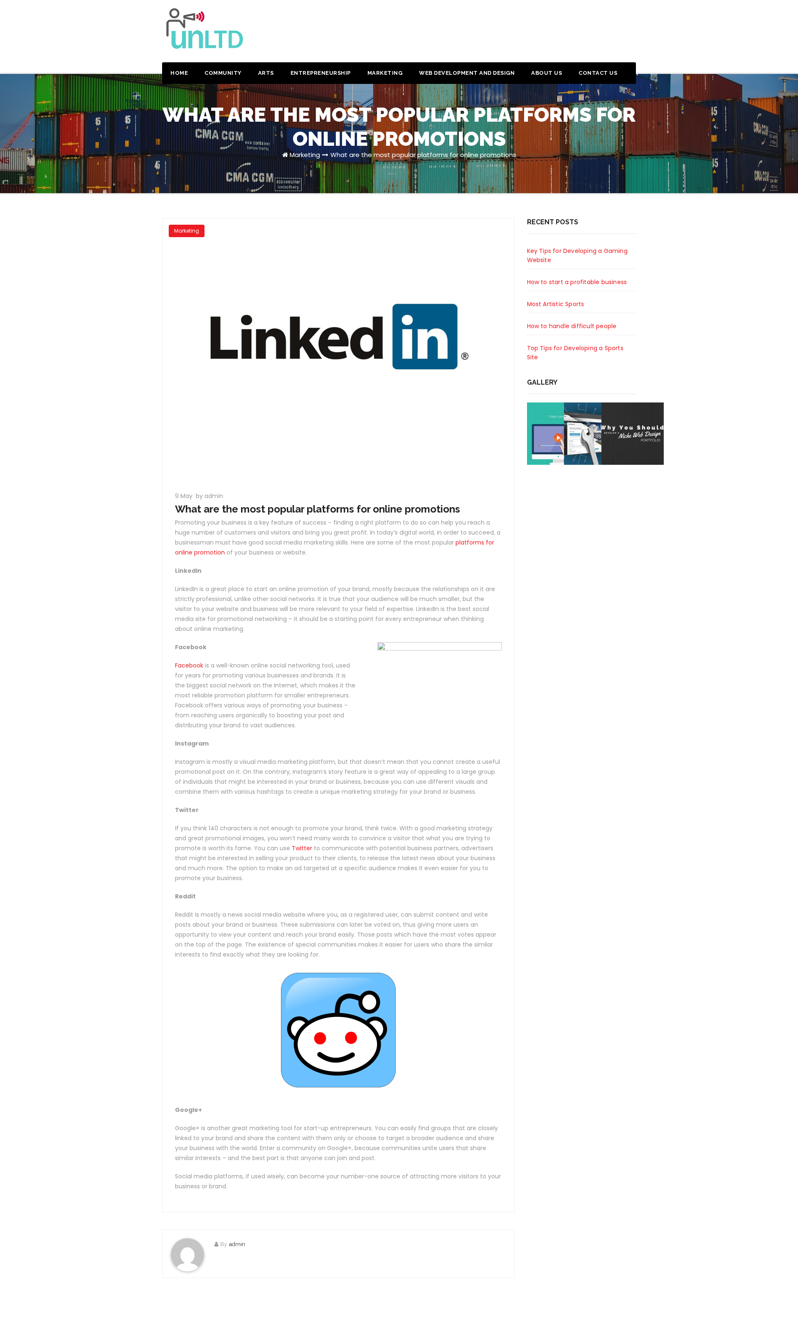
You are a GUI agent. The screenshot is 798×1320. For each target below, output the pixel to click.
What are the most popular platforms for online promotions (423, 154)
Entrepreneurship (321, 73)
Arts (266, 73)
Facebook (189, 665)
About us (546, 73)
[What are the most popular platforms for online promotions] (338, 350)
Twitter (302, 848)
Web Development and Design (467, 73)
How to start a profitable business (577, 282)
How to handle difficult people (572, 326)
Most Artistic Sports (555, 304)
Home (179, 73)
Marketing (385, 73)
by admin (209, 496)
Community (222, 73)
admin (237, 1244)
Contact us (598, 73)
